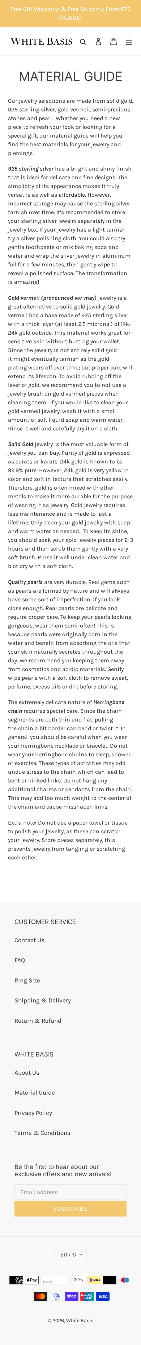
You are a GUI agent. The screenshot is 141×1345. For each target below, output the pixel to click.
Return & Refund (37, 1020)
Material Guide (34, 1092)
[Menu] (128, 41)
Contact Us (29, 940)
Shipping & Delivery (42, 1000)
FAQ (19, 960)
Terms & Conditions (42, 1132)
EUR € (68, 1254)
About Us (26, 1072)
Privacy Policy (33, 1112)
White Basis (79, 1320)
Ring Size (27, 980)
